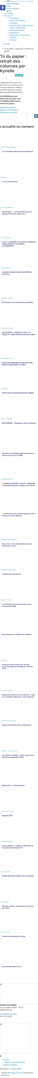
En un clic (9, 16)
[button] (26, 115)
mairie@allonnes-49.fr (8, 1014)
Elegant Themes (16, 1073)
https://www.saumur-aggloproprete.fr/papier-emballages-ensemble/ (9, 109)
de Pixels (15, 1069)
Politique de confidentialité (14, 1062)
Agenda (8, 11)
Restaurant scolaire (17, 30)
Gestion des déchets (17, 21)
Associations (14, 33)
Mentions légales (10, 1065)
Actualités (9, 13)
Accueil (7, 44)
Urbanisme (14, 23)
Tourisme (13, 40)
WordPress (6, 1075)
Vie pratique (14, 18)
